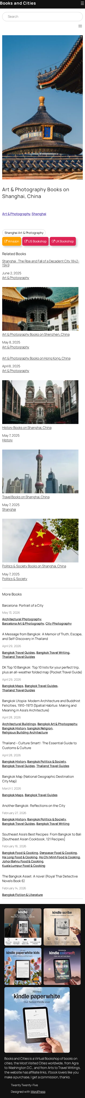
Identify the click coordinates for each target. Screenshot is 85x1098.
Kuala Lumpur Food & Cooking (23, 865)
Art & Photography (16, 214)
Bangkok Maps (12, 686)
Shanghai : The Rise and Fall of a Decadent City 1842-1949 (40, 263)
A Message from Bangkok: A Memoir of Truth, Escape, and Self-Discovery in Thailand (42, 636)
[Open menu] (82, 3)
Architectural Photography (21, 619)
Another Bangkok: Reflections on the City (33, 805)
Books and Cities (18, 3)
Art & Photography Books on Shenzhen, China (36, 334)
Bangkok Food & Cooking (20, 853)
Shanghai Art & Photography (24, 233)
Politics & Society (14, 578)
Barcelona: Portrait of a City (22, 605)
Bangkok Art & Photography (57, 724)
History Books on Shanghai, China (26, 427)
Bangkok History (14, 728)
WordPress (38, 1091)
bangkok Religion (39, 728)
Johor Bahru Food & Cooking (22, 861)
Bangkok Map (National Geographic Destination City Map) (38, 778)
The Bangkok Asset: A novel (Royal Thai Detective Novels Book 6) (40, 878)
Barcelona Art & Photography (23, 623)
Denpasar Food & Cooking (58, 853)
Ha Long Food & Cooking (19, 857)
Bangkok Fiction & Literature (22, 895)
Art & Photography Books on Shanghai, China (35, 193)
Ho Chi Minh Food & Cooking (59, 857)
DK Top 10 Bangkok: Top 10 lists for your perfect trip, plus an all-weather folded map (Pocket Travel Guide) (42, 669)
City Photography (58, 623)
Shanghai (39, 214)
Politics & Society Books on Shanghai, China (34, 566)
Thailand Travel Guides (18, 657)
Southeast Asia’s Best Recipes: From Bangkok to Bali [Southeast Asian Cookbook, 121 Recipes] (41, 836)
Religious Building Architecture (25, 732)
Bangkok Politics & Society (46, 761)
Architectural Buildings (19, 724)
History (7, 440)
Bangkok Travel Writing (53, 652)
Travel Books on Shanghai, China (25, 497)
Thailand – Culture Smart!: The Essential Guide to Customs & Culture (39, 745)
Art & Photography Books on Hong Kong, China (36, 358)
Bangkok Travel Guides (18, 652)
